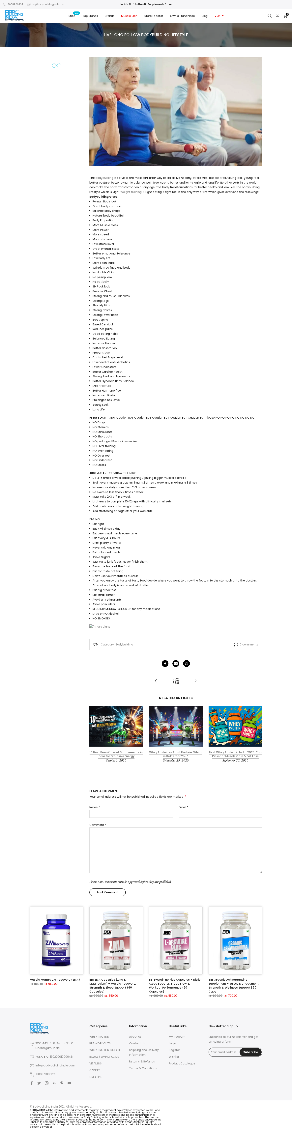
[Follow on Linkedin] (54, 1083)
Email (183, 807)
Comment (97, 825)
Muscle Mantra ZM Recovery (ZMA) (55, 980)
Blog (205, 16)
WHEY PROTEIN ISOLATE (105, 1050)
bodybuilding (105, 178)
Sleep (106, 353)
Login (172, 1043)
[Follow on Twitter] (39, 1083)
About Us (135, 1037)
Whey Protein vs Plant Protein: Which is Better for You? (175, 754)
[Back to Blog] (176, 681)
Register (174, 1050)
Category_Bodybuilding (117, 644)
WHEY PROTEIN (99, 1037)
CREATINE (95, 1077)
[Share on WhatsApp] (186, 663)
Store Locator (153, 16)
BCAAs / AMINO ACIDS (104, 1057)
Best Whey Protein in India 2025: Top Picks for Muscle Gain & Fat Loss (235, 754)
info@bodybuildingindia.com (48, 4)
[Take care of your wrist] (156, 681)
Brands (109, 16)
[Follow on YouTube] (69, 1083)
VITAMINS (95, 1063)
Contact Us (137, 1043)
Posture (106, 386)
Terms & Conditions (143, 1068)
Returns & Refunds (142, 1061)
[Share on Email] (175, 663)
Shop (74, 16)
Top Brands (90, 16)
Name (94, 807)
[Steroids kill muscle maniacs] (196, 681)
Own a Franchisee (182, 16)
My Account (177, 1037)
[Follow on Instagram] (46, 1083)
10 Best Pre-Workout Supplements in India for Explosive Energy (116, 754)
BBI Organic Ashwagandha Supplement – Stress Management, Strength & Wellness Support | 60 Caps (234, 986)
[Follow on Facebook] (31, 1083)
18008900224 (15, 4)
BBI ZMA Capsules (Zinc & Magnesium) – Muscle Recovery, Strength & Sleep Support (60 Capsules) (112, 986)
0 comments (249, 644)
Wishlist (174, 1057)
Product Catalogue (182, 1063)
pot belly (103, 282)
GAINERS (94, 1070)
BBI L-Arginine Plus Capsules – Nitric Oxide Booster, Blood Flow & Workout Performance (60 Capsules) (174, 986)
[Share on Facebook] (165, 663)
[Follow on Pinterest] (62, 1083)
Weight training (131, 192)
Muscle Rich (129, 16)
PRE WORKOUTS (100, 1043)
